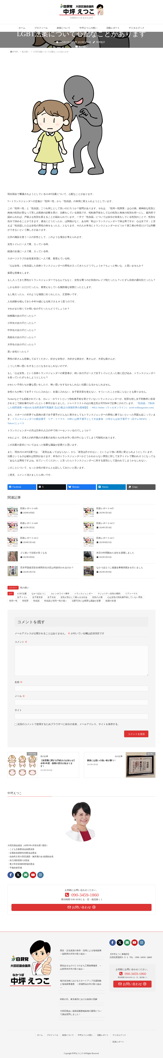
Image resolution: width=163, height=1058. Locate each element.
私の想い (83, 47)
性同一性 (13, 601)
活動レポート (113, 28)
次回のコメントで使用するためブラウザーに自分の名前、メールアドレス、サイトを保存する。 (68, 724)
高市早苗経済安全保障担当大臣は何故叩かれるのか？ (47, 567)
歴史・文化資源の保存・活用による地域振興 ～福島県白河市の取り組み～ (81, 952)
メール (20, 696)
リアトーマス (131, 593)
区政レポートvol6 (29, 508)
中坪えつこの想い (88, 28)
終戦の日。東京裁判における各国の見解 (78, 999)
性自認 (36, 601)
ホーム (22, 28)
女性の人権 (97, 597)
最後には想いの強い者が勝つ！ (101, 760)
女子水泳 (51, 597)
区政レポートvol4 (29, 523)
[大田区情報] (22, 763)
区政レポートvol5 (105, 508)
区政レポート (118, 1042)
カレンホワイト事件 (60, 593)
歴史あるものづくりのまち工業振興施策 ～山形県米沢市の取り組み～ (80, 967)
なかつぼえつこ (39, 593)
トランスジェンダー (83, 593)
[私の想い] (140, 764)
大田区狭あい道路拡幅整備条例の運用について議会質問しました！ (80, 1012)
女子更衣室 (37, 597)
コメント (21, 642)
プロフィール (41, 28)
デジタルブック (136, 28)
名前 (18, 682)
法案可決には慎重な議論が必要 (86, 601)
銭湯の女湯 (111, 601)
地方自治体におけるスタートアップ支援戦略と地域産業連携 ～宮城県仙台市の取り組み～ (80, 984)
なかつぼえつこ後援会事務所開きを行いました (119, 567)
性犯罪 (25, 601)
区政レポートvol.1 (105, 538)
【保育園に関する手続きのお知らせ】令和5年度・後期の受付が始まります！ (58, 763)
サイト (18, 710)
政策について (63, 28)
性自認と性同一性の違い (55, 601)
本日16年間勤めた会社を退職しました (115, 553)
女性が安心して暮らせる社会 (73, 597)
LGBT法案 (22, 593)
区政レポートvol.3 (105, 523)
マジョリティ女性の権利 (109, 593)
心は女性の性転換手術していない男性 (124, 597)
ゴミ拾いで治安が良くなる (33, 553)
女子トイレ (22, 597)
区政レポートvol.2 (29, 538)
